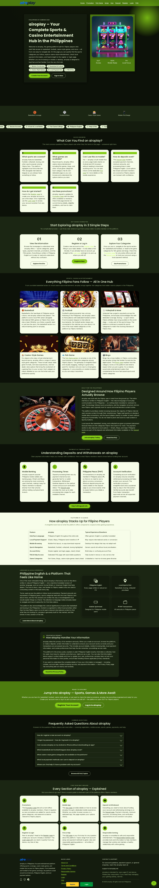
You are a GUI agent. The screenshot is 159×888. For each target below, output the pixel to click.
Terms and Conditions (68, 866)
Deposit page (121, 160)
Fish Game (99, 3)
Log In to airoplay (93, 705)
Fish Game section (71, 358)
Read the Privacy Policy (54, 672)
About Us (64, 863)
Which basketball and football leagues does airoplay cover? (59, 750)
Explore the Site (39, 264)
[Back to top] (153, 883)
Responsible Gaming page (125, 838)
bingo (107, 3)
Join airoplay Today (92, 437)
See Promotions (120, 264)
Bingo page (119, 362)
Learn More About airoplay (33, 621)
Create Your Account (39, 76)
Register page (35, 194)
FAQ (136, 3)
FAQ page (69, 835)
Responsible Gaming (68, 871)
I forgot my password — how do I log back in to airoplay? (58, 740)
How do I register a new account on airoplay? (54, 735)
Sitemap (64, 883)
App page (69, 808)
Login (132, 3)
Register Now (79, 261)
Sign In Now (58, 76)
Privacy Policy (66, 868)
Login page (31, 201)
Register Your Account (68, 705)
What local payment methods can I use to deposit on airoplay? (60, 760)
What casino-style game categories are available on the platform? (62, 755)
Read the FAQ (112, 438)
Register (125, 3)
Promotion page (58, 196)
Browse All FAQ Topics (79, 773)
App (112, 3)
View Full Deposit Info (79, 506)
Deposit (118, 3)
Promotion (90, 3)
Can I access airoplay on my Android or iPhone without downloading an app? (66, 745)
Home (82, 3)
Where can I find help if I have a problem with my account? (59, 764)
